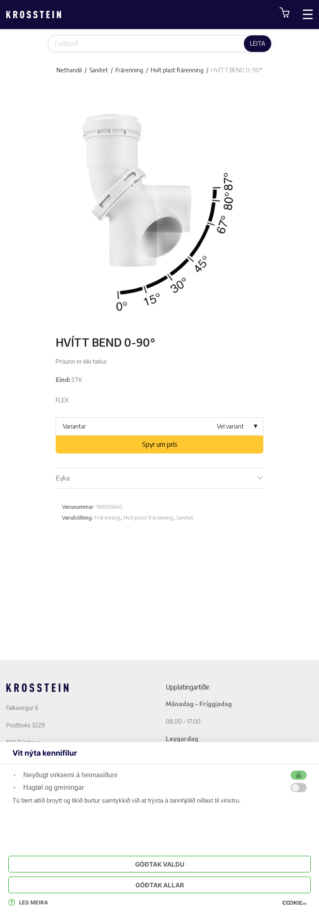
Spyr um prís (159, 444)
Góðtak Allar (159, 885)
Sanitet (98, 70)
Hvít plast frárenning (177, 70)
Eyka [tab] (63, 478)
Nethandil (69, 70)
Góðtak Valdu (159, 864)
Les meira (33, 902)
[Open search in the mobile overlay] (159, 43)
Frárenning (129, 70)
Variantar (74, 426)
